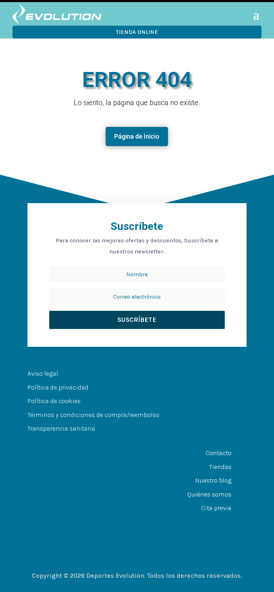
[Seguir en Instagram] (146, 522)
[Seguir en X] (131, 522)
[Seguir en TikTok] (160, 522)
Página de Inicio (136, 136)
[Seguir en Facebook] (117, 522)
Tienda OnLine (137, 32)
